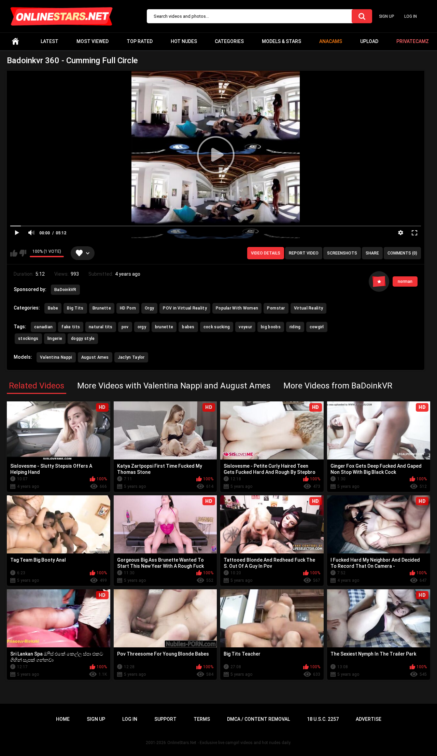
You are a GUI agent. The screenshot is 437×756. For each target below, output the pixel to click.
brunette (164, 327)
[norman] (379, 281)
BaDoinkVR (65, 289)
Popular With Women (237, 308)
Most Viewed (92, 41)
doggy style (83, 338)
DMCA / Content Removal (258, 719)
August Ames (95, 357)
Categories (229, 41)
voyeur (245, 327)
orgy (142, 327)
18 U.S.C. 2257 (323, 719)
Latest (49, 41)
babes (188, 327)
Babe (53, 308)
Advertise (368, 719)
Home (15, 41)
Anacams (330, 41)
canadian (43, 327)
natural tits (101, 327)
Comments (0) (402, 253)
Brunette (102, 308)
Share (372, 253)
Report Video (304, 253)
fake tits (70, 327)
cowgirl (317, 327)
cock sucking (216, 327)
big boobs (271, 327)
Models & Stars (281, 41)
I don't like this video (22, 253)
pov (125, 327)
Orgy (149, 308)
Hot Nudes (184, 41)
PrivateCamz (412, 41)
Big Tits (75, 308)
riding (295, 327)
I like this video (13, 253)
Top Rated (140, 41)
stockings (28, 338)
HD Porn (128, 308)
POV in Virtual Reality (185, 308)
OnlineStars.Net (181, 742)
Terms (202, 719)
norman (405, 281)
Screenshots (342, 253)
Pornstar (276, 308)
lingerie (54, 338)
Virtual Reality (308, 308)
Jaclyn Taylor (131, 357)
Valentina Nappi (56, 357)
